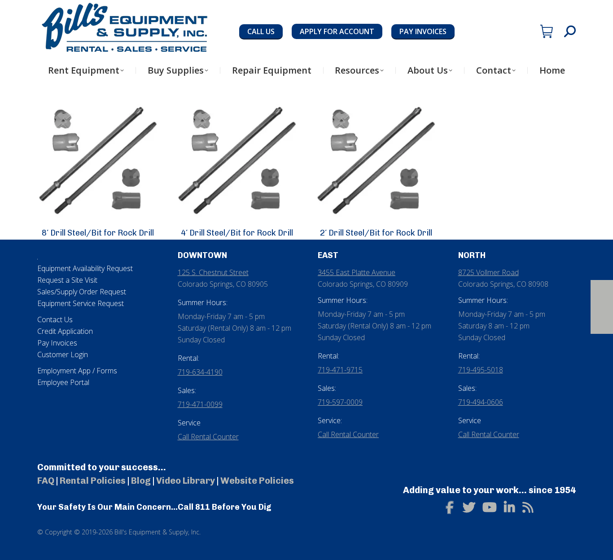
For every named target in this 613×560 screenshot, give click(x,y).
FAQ (45, 480)
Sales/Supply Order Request (81, 292)
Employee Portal (63, 382)
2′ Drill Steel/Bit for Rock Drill (376, 233)
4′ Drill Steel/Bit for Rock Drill (237, 233)
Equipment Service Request (80, 303)
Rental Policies (93, 480)
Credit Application (65, 331)
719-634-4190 (200, 372)
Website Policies (257, 480)
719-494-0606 (480, 402)
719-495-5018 (480, 370)
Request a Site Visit (67, 280)
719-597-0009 (340, 402)
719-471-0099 (200, 404)
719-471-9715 (340, 370)
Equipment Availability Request (85, 268)
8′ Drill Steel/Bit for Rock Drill (98, 233)
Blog (141, 480)
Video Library (185, 480)
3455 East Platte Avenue (356, 272)
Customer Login (62, 354)
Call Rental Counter (208, 437)
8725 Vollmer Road (488, 272)
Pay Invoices (57, 343)
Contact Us (55, 319)
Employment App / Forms (77, 371)
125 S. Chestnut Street (213, 272)
